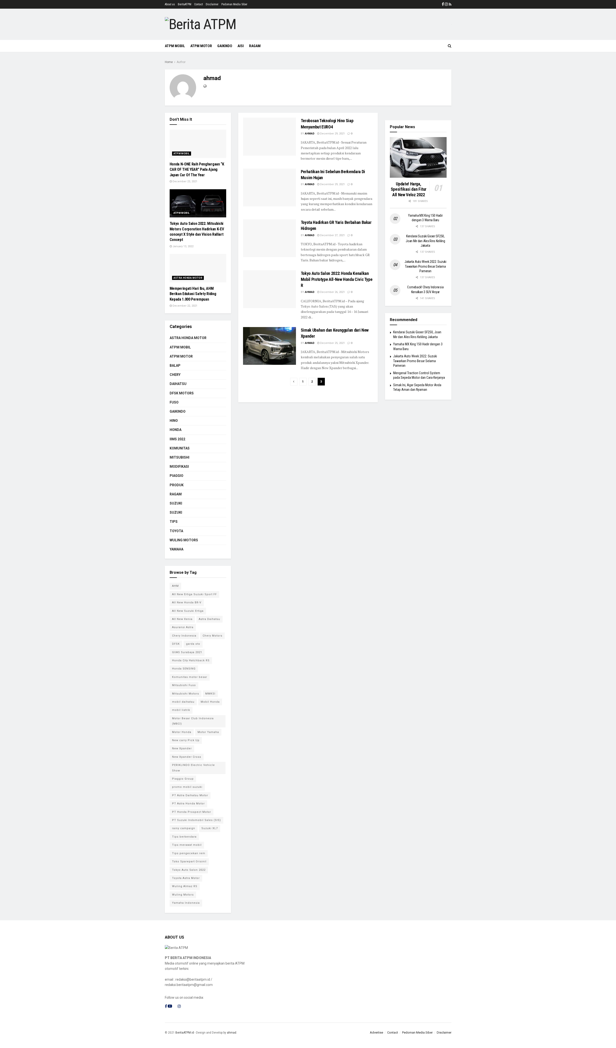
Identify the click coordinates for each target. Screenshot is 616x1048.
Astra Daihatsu (209, 619)
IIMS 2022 (177, 439)
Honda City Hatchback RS (191, 660)
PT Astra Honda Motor (188, 803)
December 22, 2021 (184, 305)
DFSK (176, 643)
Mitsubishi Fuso (184, 685)
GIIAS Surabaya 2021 (187, 652)
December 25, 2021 (332, 343)
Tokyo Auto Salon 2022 (188, 869)
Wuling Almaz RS (184, 886)
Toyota (176, 531)
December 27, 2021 (332, 235)
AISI (240, 46)
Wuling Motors (183, 894)
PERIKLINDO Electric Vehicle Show (193, 768)
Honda (175, 430)
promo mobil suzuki (187, 787)
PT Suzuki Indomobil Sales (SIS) (196, 820)
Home (169, 62)
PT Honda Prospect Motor (191, 812)
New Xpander (182, 748)
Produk (177, 485)
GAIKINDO (224, 46)
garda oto (193, 643)
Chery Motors (212, 635)
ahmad (309, 133)
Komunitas (180, 448)
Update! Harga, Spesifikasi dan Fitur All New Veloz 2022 (408, 189)
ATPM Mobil (175, 46)
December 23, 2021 (184, 181)
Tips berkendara (184, 836)
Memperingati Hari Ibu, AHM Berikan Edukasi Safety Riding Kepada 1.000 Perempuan (193, 294)
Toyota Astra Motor (186, 878)
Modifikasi (179, 466)
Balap (175, 365)
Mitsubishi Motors (185, 693)
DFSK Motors (182, 393)
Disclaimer (212, 4)
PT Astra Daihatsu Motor (190, 795)
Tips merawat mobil (187, 844)
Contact (198, 4)
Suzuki (176, 503)
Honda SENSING (184, 668)
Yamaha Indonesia (186, 902)
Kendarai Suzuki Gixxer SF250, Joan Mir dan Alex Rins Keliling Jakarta (425, 240)
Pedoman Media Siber (234, 4)
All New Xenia (182, 619)
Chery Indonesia (184, 635)
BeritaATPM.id (184, 1032)
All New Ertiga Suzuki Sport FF (194, 594)
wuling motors (184, 540)
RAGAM (255, 46)
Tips (174, 522)
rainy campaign (183, 828)
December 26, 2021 (332, 292)
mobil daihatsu (183, 701)
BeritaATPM (184, 4)
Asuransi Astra (182, 627)
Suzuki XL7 (209, 828)
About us (170, 4)
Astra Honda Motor (188, 278)
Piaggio (176, 476)
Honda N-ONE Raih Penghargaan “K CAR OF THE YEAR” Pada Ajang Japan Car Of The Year (197, 169)
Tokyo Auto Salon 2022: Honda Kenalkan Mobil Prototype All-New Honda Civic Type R (336, 279)
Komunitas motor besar (189, 677)
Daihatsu (178, 384)
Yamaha (176, 549)
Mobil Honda (210, 701)
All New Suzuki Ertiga (188, 610)
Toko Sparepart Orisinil (189, 861)
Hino (174, 421)
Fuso (174, 402)
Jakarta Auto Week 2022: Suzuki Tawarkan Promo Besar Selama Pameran (425, 266)
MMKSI (210, 693)
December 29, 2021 (332, 133)
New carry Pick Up (185, 740)
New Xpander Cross (186, 756)
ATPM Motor (201, 46)
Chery (175, 375)
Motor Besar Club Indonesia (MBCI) (193, 721)
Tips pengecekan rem (188, 853)
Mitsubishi (179, 457)
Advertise (376, 1032)
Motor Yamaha (208, 732)
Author (181, 62)
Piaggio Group (183, 778)
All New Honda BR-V (186, 602)
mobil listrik (181, 710)
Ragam (176, 494)
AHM (175, 585)
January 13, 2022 (182, 246)
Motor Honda (181, 732)
